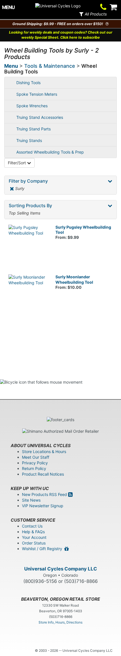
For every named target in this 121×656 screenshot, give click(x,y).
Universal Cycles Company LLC (60, 569)
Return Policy (34, 468)
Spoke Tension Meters (36, 94)
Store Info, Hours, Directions (60, 622)
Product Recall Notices (43, 474)
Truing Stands (29, 140)
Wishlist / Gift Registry (43, 548)
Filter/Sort (17, 162)
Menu (11, 66)
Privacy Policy (35, 462)
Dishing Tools (28, 82)
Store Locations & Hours (44, 451)
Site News (31, 500)
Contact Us (32, 526)
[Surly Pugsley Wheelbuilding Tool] (27, 244)
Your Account (34, 537)
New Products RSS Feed (45, 494)
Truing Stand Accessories (39, 117)
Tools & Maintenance (49, 66)
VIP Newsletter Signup (42, 505)
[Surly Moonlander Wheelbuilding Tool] (27, 293)
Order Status (34, 543)
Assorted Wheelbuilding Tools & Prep (50, 152)
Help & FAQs (33, 531)
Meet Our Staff (35, 457)
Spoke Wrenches (32, 105)
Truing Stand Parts (33, 128)
